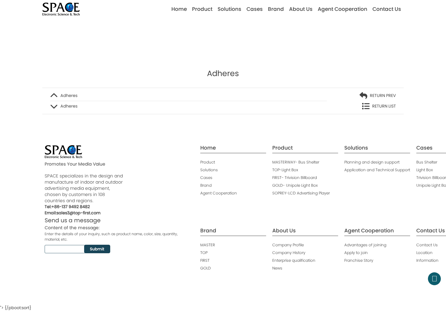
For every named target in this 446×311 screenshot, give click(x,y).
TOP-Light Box (285, 170)
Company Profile (288, 245)
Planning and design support (372, 162)
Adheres (68, 96)
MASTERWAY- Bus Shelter (295, 162)
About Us (301, 9)
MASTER (207, 245)
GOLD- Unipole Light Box (295, 185)
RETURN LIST (384, 106)
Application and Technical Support (377, 170)
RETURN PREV (383, 96)
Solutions (229, 9)
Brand (276, 9)
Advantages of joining (365, 245)
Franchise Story (358, 260)
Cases (254, 9)
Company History (288, 252)
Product (202, 9)
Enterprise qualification (293, 260)
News (277, 268)
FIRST (205, 260)
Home (179, 9)
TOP (204, 252)
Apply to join (356, 252)
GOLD (205, 268)
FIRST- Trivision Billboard (294, 177)
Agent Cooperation (342, 9)
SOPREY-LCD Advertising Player (301, 193)
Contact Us (386, 9)
